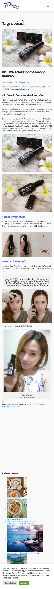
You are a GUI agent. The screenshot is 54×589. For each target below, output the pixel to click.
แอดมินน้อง (25, 82)
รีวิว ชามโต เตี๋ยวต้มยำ (14, 497)
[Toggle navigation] (48, 6)
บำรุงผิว (29, 404)
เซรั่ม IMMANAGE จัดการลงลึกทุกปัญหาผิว (24, 74)
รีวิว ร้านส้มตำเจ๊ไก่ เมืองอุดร (15, 519)
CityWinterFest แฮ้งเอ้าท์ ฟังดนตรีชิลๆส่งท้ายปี (20, 523)
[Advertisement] (27, 441)
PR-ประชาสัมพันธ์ (14, 404)
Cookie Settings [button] (10, 583)
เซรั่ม (18, 407)
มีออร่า (41, 404)
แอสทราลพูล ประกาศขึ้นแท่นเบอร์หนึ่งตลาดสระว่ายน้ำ (23, 553)
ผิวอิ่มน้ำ (35, 404)
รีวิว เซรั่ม (13, 407)
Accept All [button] (23, 583)
